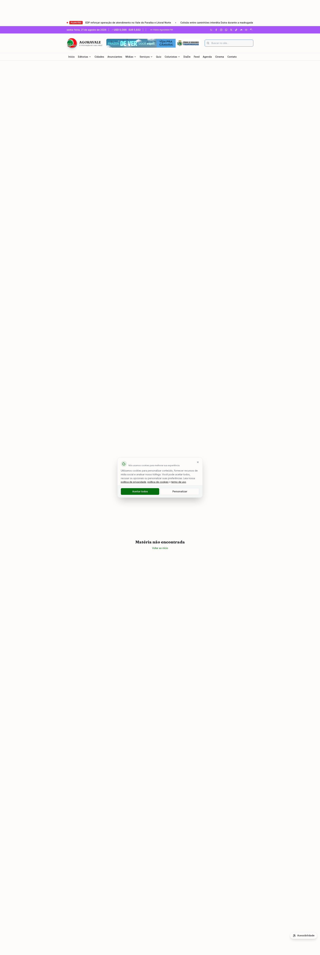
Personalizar (179, 491)
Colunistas (171, 56)
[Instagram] (221, 30)
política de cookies (158, 481)
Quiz (158, 56)
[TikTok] (236, 30)
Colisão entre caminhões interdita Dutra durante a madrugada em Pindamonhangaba (211, 22)
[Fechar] (198, 462)
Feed (197, 56)
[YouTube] (246, 30)
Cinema (219, 56)
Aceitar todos (140, 491)
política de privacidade (133, 481)
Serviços (145, 56)
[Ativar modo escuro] (211, 30)
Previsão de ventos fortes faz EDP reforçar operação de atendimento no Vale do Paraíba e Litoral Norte (91, 22)
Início (71, 56)
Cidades (99, 56)
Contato (232, 56)
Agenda (207, 56)
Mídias (129, 56)
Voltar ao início (160, 548)
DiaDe (187, 56)
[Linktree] (251, 30)
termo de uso (178, 481)
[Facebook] (216, 30)
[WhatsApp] (226, 30)
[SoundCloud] (241, 30)
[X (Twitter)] (231, 30)
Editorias (83, 56)
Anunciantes (115, 56)
